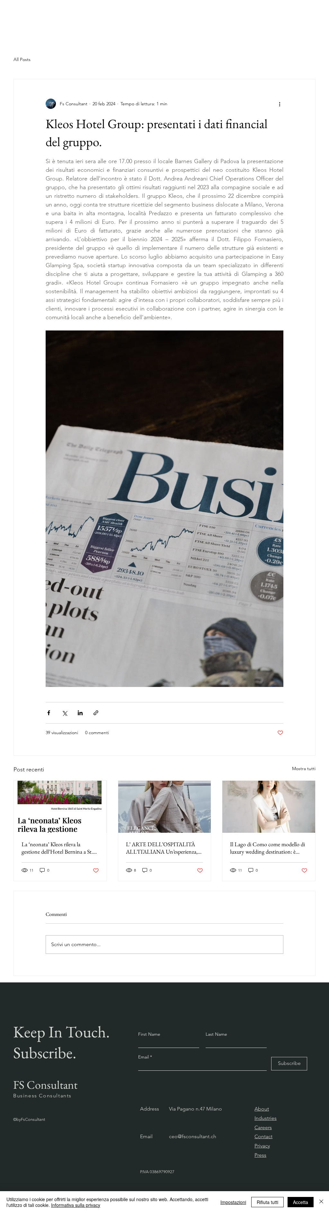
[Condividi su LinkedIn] (80, 713)
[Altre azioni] (279, 104)
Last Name (216, 1034)
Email (144, 1057)
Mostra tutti (304, 768)
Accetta (300, 1202)
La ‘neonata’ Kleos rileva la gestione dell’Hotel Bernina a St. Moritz (57, 847)
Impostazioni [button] (233, 1202)
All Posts (22, 59)
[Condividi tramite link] (96, 713)
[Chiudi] (321, 1202)
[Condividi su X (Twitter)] (64, 713)
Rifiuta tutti (267, 1202)
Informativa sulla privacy (75, 1205)
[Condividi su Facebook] (49, 713)
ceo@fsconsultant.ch (192, 1136)
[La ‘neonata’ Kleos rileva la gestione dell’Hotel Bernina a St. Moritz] (60, 807)
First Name (149, 1034)
